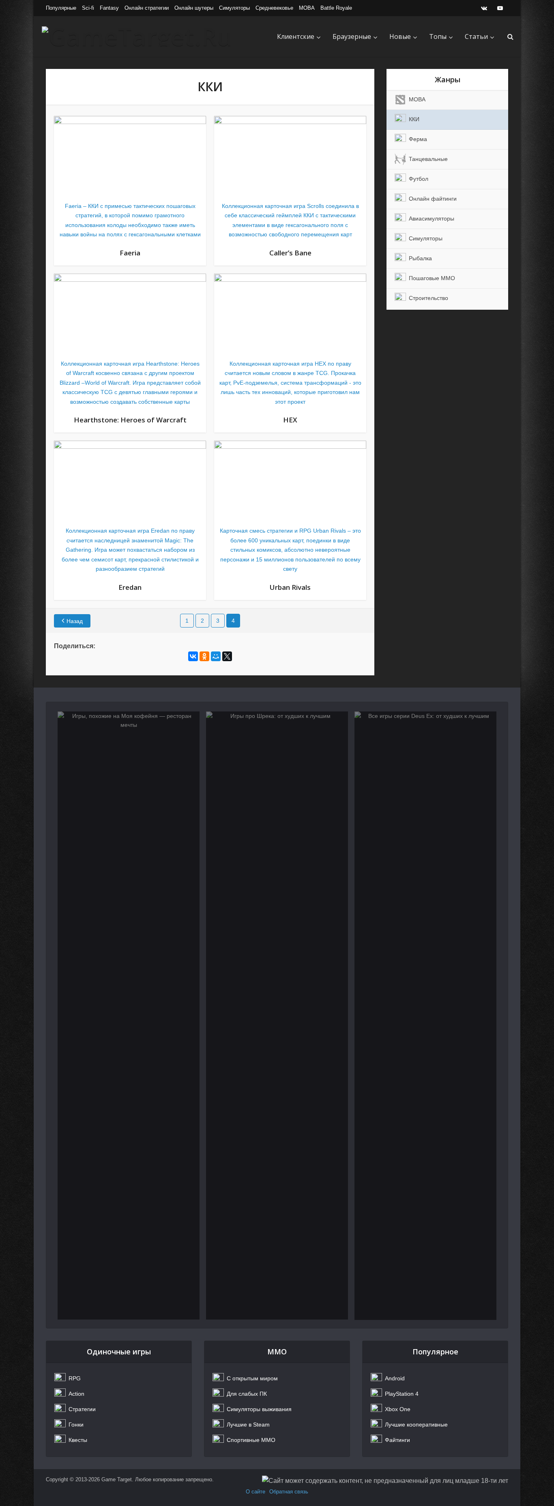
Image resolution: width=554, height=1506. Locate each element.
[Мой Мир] (216, 656)
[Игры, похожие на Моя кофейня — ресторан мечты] (129, 1015)
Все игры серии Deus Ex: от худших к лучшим (425, 755)
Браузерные (352, 36)
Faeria (130, 252)
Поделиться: (74, 646)
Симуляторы (234, 8)
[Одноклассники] (204, 656)
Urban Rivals (290, 587)
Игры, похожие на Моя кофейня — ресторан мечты (128, 755)
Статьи (476, 36)
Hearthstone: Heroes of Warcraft (130, 419)
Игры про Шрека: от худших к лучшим (277, 755)
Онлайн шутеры (193, 8)
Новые (400, 36)
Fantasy (109, 8)
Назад (75, 621)
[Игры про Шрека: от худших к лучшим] (277, 1015)
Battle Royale (336, 8)
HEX (290, 419)
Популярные (61, 8)
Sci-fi (88, 8)
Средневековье (274, 8)
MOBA (307, 8)
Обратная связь (288, 1492)
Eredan (130, 587)
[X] (227, 656)
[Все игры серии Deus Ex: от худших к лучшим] (425, 1015)
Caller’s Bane (290, 252)
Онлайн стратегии (147, 8)
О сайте (255, 1492)
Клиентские (295, 36)
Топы (438, 36)
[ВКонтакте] (193, 656)
